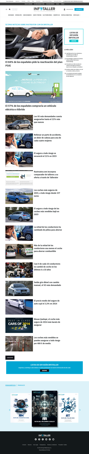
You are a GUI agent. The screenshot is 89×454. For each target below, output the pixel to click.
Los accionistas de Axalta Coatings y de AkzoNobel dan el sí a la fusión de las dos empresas (73, 75)
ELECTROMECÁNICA (47, 15)
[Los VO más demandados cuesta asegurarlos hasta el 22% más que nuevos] (19, 122)
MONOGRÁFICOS (10, 385)
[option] (44, 409)
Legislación (17, 1)
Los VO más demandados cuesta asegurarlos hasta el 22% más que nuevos (48, 119)
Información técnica (57, 1)
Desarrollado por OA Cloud (44, 450)
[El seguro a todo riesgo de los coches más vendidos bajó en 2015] (19, 214)
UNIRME (73, 41)
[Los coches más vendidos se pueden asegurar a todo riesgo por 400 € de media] (19, 343)
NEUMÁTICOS (56, 15)
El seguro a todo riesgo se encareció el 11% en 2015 (45, 154)
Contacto (24, 444)
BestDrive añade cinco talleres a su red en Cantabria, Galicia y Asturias (74, 70)
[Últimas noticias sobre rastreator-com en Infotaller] (44, 9)
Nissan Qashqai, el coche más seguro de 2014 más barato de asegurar (47, 322)
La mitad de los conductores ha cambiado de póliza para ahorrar (48, 228)
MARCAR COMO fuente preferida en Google (73, 1)
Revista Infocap (28, 4)
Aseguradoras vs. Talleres (47, 1)
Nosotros (30, 444)
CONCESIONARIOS (27, 15)
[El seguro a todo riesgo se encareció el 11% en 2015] (19, 159)
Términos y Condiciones (52, 444)
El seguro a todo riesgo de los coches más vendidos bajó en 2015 (46, 211)
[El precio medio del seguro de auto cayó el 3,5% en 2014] (19, 307)
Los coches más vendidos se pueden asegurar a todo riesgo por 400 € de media (47, 340)
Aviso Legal (35, 444)
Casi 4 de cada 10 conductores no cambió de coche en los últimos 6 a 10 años (47, 266)
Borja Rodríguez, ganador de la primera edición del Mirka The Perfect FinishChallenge (74, 60)
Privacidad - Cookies (62, 444)
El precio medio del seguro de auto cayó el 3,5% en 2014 (46, 302)
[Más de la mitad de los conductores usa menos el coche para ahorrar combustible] (19, 251)
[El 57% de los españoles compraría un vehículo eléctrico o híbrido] (33, 87)
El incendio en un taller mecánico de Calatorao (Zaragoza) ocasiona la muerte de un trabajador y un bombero (73, 65)
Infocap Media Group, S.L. (46, 447)
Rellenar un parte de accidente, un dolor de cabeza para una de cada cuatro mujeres (47, 137)
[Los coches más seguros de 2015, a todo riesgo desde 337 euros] (19, 196)
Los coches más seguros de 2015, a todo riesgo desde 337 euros (47, 193)
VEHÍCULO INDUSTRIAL (66, 15)
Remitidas (23, 1)
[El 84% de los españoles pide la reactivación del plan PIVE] (33, 43)
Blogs (33, 1)
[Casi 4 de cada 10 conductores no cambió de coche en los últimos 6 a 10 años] (19, 270)
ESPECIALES (77, 15)
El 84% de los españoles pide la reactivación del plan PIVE (33, 63)
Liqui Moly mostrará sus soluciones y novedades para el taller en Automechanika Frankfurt (73, 55)
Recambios (38, 1)
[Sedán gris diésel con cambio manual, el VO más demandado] (19, 288)
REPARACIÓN (18, 15)
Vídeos (28, 1)
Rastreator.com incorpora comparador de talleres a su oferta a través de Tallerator (46, 174)
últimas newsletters (39, 4)
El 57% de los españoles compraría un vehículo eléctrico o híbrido (30, 107)
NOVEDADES (11, 15)
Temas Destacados (9, 1)
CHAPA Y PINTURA (37, 15)
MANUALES (21, 385)
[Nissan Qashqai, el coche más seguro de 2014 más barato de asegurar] (19, 325)
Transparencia (43, 444)
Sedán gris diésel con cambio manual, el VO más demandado (47, 284)
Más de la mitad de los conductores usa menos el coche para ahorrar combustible (48, 248)
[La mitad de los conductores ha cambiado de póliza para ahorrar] (19, 233)
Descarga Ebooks (50, 4)
